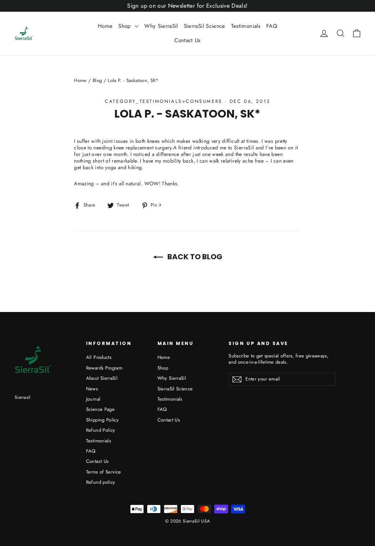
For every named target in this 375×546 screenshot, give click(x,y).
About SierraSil (102, 378)
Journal (93, 398)
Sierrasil (23, 397)
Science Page (100, 409)
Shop (125, 26)
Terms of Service (103, 471)
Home (105, 26)
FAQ (271, 26)
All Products (98, 357)
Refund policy (100, 482)
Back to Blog (194, 257)
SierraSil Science (204, 26)
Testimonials (245, 26)
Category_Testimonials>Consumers (163, 101)
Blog (97, 80)
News (92, 388)
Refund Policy (100, 430)
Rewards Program (104, 367)
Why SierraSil (161, 26)
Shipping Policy (102, 419)
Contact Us (187, 40)
